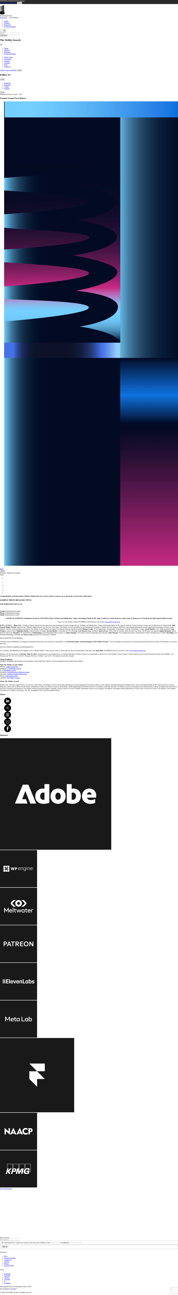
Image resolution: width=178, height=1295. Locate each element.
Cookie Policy (74, 1242)
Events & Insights (10, 27)
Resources (7, 25)
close (19, 3)
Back (1, 569)
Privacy (6, 1264)
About (6, 21)
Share (2, 571)
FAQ (5, 1256)
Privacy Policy (55, 1242)
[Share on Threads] (5, 588)
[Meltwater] (18, 924)
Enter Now (3, 17)
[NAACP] (18, 1149)
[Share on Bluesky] (5, 590)
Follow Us (7, 67)
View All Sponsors (6, 1189)
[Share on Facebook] (4, 593)
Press (6, 65)
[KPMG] (18, 1187)
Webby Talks (8, 57)
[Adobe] (55, 849)
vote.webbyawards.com (112, 622)
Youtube (7, 88)
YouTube (7, 1279)
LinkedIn (7, 1276)
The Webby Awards (13, 678)
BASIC (13, 1289)
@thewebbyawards (11, 676)
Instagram (7, 85)
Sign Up (4, 1246)
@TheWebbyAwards (9, 670)
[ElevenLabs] (18, 999)
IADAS (6, 1262)
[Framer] (37, 1112)
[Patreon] (18, 962)
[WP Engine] (18, 887)
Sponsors (7, 63)
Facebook (7, 83)
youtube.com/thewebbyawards (17, 674)
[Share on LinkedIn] (5, 582)
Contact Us (7, 1260)
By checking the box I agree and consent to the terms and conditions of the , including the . (40, 1242)
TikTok (6, 1277)
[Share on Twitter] (5, 585)
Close (2, 79)
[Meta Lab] (18, 1037)
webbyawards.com (12, 667)
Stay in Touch (4, 1237)
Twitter (6, 87)
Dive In (22, 1)
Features (7, 61)
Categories (7, 59)
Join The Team (9, 1265)
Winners (6, 23)
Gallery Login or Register (8, 3)
